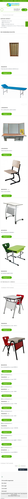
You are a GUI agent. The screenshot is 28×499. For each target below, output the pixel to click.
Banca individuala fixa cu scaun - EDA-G (9, 325)
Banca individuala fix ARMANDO (7, 232)
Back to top (23, 470)
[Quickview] (25, 36)
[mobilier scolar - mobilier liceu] (14, 4)
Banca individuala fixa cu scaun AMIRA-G (9, 367)
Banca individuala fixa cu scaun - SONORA (9, 427)
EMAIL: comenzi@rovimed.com (20, 0)
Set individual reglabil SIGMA (7, 273)
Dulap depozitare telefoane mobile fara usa (9, 68)
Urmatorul (24, 466)
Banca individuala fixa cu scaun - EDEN (8, 391)
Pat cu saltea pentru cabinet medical (8, 109)
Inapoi (15, 466)
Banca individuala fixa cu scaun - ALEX (8, 415)
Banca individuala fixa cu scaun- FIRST (8, 379)
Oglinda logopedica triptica (6, 150)
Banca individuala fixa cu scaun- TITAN (9, 403)
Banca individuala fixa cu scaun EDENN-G (9, 452)
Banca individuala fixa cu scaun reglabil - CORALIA (11, 440)
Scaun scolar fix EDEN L (5, 191)
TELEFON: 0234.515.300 (7, 0)
